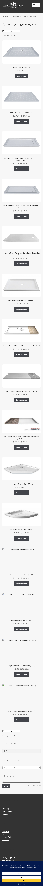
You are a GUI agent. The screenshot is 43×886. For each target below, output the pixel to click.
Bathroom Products (16, 16)
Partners (5, 840)
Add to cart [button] (21, 76)
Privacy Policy (7, 837)
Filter (6, 786)
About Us (5, 832)
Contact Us (6, 814)
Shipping (5, 809)
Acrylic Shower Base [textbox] (21, 768)
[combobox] (21, 767)
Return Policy (7, 811)
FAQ (3, 834)
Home (6, 16)
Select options (21, 121)
